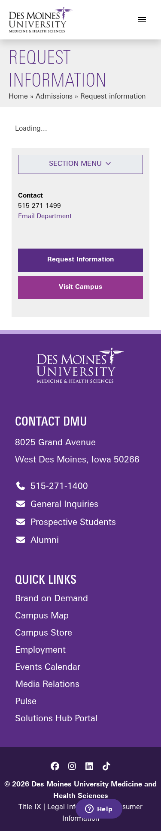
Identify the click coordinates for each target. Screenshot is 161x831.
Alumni (43, 541)
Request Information (80, 260)
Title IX (29, 807)
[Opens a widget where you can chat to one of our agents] (98, 809)
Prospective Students (72, 523)
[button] (55, 766)
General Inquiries (63, 505)
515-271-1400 (58, 487)
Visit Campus (80, 287)
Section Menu (76, 164)
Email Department (45, 216)
